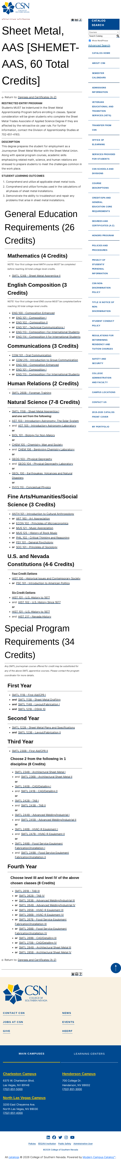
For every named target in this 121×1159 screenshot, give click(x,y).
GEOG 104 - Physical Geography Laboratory (45, 463)
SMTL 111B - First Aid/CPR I (29, 694)
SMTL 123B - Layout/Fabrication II (39, 732)
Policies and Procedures (100, 247)
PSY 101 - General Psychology (34, 542)
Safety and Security (99, 361)
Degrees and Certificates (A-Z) (37, 97)
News (66, 1013)
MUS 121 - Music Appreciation (34, 528)
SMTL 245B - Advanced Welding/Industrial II (48, 819)
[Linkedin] (48, 1137)
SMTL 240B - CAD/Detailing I (33, 786)
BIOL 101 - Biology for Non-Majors (33, 435)
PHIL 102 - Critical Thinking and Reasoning (42, 537)
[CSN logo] (60, 994)
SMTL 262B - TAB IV (32, 895)
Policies (32, 1143)
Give (6, 1031)
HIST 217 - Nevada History (34, 616)
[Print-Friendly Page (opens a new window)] (76, 19)
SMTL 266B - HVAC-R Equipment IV (41, 914)
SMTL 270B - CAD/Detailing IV (38, 942)
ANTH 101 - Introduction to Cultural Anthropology (43, 513)
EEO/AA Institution (47, 1143)
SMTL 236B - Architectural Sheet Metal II (46, 776)
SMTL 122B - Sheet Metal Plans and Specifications (43, 727)
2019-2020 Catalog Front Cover (103, 414)
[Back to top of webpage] (116, 968)
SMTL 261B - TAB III (27, 891)
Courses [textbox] (93, 32)
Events (68, 1022)
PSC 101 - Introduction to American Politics (43, 583)
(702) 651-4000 (13, 1113)
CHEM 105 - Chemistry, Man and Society (37, 444)
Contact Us (99, 402)
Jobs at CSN (13, 1022)
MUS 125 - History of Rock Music (36, 532)
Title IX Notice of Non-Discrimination (103, 306)
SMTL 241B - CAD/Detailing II (39, 791)
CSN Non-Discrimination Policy (101, 287)
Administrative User (83, 1143)
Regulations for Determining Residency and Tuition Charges (103, 342)
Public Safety (64, 1143)
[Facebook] (54, 1137)
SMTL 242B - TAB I (27, 800)
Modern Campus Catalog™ (99, 1157)
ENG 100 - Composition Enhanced (33, 313)
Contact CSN (14, 1013)
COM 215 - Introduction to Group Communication (47, 360)
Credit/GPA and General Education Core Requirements (102, 204)
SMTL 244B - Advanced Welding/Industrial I (42, 814)
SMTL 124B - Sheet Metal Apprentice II (36, 275)
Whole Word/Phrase (100, 40)
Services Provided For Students (103, 156)
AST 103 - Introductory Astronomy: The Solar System (45, 420)
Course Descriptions (100, 185)
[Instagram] (66, 1137)
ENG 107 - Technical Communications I (40, 327)
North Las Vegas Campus (24, 1098)
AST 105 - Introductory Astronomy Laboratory (47, 425)
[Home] (17, 8)
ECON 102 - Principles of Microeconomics (42, 523)
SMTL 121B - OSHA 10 (31, 709)
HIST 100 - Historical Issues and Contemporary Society (46, 578)
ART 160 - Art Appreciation (33, 518)
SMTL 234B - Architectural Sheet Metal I (40, 772)
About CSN (98, 63)
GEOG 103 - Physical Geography (32, 459)
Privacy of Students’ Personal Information (100, 267)
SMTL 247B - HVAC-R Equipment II (43, 833)
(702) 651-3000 (72, 1089)
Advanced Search (99, 45)
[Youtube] (72, 1137)
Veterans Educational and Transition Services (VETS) (102, 109)
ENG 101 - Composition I (31, 317)
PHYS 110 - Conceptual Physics (31, 487)
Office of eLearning (98, 142)
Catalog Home (101, 53)
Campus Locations (103, 392)
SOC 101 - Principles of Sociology (36, 547)
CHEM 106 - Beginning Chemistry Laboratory (46, 449)
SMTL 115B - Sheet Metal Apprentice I (35, 411)
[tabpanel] (60, 1096)
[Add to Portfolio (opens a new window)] (72, 19)
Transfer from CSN (102, 127)
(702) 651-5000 (13, 1089)
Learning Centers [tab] (89, 1053)
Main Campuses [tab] (31, 1053)
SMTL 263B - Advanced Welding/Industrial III (47, 900)
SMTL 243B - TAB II (33, 805)
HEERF (67, 1031)
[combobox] (104, 32)
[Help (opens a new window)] (80, 19)
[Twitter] (60, 1137)
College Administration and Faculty (101, 377)
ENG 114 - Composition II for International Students (48, 336)
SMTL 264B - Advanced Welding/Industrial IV (47, 905)
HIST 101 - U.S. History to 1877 (31, 597)
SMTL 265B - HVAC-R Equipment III (41, 910)
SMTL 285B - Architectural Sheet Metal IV (45, 952)
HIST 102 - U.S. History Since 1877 (39, 602)
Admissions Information (100, 89)
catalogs (14, 1157)
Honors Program (103, 235)
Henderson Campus (79, 1074)
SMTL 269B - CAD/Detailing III (38, 938)
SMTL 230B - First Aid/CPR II (30, 750)
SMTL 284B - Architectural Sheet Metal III (45, 947)
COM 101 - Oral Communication (31, 355)
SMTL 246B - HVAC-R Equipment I (36, 829)
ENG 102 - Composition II (32, 322)
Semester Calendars (99, 75)
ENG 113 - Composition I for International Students (48, 332)
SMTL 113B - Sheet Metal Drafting (39, 699)
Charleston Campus (19, 1074)
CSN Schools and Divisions (103, 171)
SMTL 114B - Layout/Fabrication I (39, 704)
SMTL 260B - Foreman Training (31, 392)
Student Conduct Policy (103, 323)
